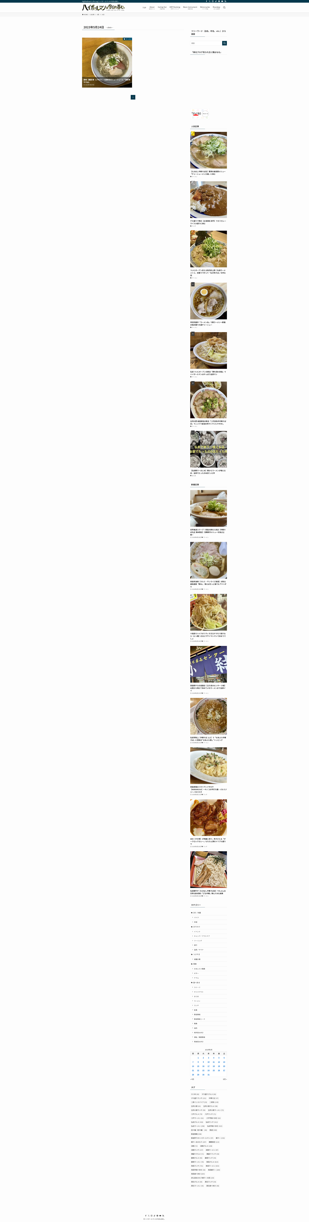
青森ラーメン (212, 1166)
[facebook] (206, 1)
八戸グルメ (196, 1114)
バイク (196, 917)
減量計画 (197, 959)
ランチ (196, 1005)
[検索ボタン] (224, 8)
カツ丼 (195, 1094)
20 (224, 1066)
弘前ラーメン (197, 1126)
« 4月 (192, 1079)
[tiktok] (216, 1)
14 (193, 1066)
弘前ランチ (212, 1122)
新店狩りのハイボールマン (202, 1138)
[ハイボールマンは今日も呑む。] (103, 8)
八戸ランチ (210, 1114)
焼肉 (195, 1028)
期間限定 (214, 1142)
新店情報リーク (199, 1019)
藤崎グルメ (196, 1158)
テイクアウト (199, 992)
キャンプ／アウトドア (202, 936)
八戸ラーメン (197, 1118)
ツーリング (198, 940)
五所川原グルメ (210, 1106)
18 (214, 1066)
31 (209, 1075)
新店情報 (197, 1014)
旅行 (195, 945)
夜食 (195, 1010)
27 (224, 1070)
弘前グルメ (197, 1122)
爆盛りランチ (213, 1154)
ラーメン (197, 1001)
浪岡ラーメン (212, 1150)
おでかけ (196, 926)
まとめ (196, 996)
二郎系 (214, 1102)
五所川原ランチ (198, 1110)
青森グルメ (212, 1162)
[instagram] (212, 1)
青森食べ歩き (198, 1174)
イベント (197, 931)
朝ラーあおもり (198, 1142)
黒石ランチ (210, 1182)
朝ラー (220, 1138)
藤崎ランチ (210, 1158)
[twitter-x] (209, 1)
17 (209, 1066)
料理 (195, 922)
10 (209, 1062)
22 (198, 1070)
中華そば (213, 1098)
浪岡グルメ (206, 1146)
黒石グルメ (196, 1182)
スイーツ (197, 987)
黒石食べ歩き (212, 1186)
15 (198, 1066)
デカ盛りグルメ (209, 1094)
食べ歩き (196, 982)
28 (193, 1075)
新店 (213, 1130)
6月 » (225, 1079)
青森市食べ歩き (198, 1170)
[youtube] (222, 1)
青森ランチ (197, 1166)
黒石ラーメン (197, 1186)
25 (214, 1070)
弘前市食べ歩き (214, 1126)
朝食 (195, 1023)
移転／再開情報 (199, 1037)
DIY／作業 (197, 912)
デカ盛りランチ (198, 1098)
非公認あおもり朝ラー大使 (202, 1178)
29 (198, 1075)
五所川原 (196, 1106)
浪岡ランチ (197, 1150)
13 (224, 1062)
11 (214, 1062)
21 (193, 1070)
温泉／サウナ (199, 950)
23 (203, 1070)
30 (203, 1075)
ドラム (196, 978)
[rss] (225, 1)
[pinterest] (219, 1)
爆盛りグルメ (197, 1154)
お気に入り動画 (199, 969)
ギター (196, 973)
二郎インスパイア (199, 1102)
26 (219, 1070)
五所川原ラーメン (216, 1110)
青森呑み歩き (199, 1041)
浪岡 (194, 1146)
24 (209, 1070)
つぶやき (196, 954)
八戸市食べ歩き (213, 1118)
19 (219, 1066)
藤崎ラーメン (197, 1162)
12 (219, 1062)
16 (203, 1066)
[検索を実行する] (224, 43)
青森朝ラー (214, 1170)
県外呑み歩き (199, 1032)
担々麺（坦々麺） (199, 1130)
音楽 (195, 964)
